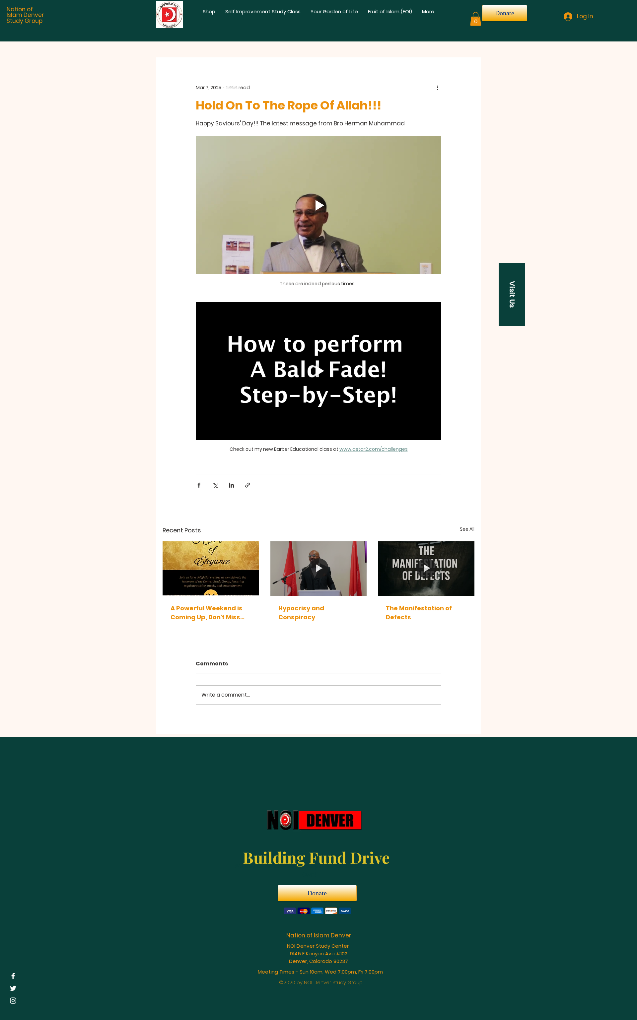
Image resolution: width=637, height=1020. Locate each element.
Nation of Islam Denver (318, 936)
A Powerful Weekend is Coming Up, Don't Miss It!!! (207, 613)
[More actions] (437, 88)
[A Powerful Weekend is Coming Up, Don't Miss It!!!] (211, 568)
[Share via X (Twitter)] (215, 485)
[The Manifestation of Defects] (426, 568)
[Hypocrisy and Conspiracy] (318, 568)
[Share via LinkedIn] (231, 485)
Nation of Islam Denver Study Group (25, 15)
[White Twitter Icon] (13, 988)
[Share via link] (248, 485)
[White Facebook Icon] (13, 976)
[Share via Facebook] (199, 485)
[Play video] (318, 205)
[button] (475, 19)
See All (467, 529)
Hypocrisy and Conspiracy (301, 612)
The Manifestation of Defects (419, 612)
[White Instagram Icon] (13, 1000)
